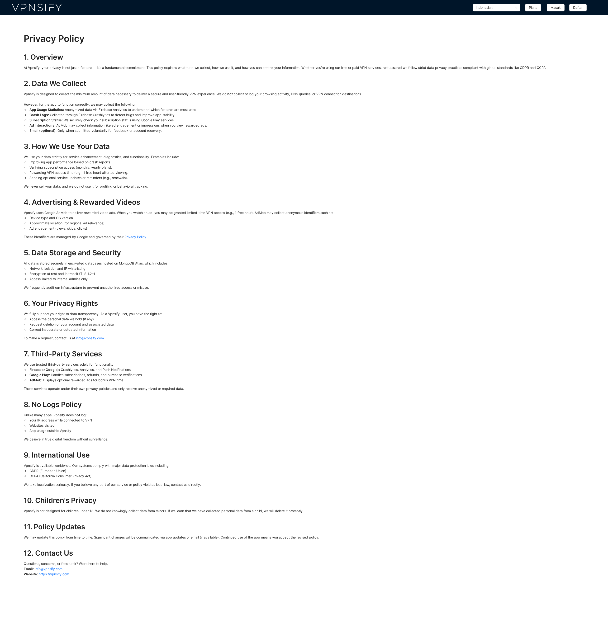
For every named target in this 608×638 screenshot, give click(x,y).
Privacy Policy (135, 237)
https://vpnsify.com (54, 574)
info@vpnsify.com (90, 338)
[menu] (530, 7)
